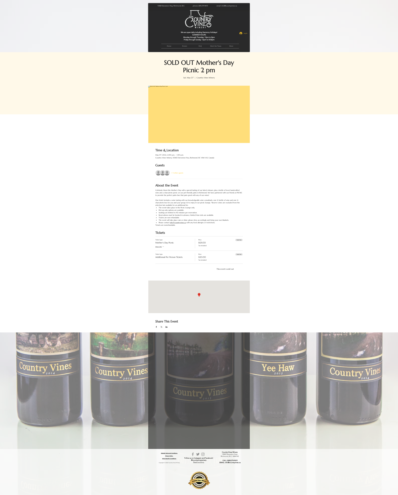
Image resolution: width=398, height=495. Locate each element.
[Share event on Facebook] (156, 327)
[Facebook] (193, 454)
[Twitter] (198, 454)
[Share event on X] (161, 327)
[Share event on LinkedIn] (166, 327)
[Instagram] (203, 454)
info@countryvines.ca (229, 6)
